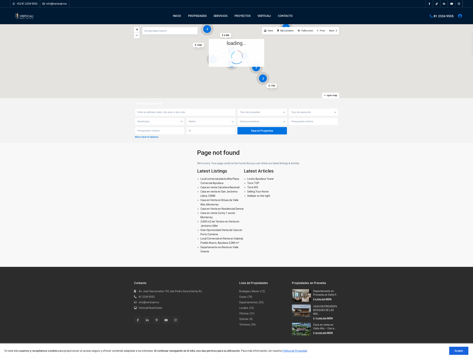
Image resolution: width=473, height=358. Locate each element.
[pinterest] (156, 320)
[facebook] (429, 3)
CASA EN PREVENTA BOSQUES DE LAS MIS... (325, 310)
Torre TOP (253, 183)
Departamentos (248, 302)
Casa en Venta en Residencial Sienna (222, 208)
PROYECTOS (242, 16)
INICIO (177, 16)
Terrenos (244, 324)
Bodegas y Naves (249, 291)
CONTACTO (285, 16)
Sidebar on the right (258, 195)
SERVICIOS (220, 16)
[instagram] (459, 3)
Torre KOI (252, 187)
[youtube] (451, 3)
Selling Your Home (258, 191)
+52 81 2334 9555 (27, 3)
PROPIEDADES (197, 16)
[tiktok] (436, 3)
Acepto (459, 350)
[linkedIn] (444, 3)
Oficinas (244, 313)
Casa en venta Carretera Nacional (219, 187)
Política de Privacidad (294, 350)
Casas (242, 296)
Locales (243, 307)
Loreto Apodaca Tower (260, 178)
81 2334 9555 (444, 16)
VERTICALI (264, 16)
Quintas (243, 319)
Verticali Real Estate (150, 307)
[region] (236, 350)
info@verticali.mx (56, 3)
